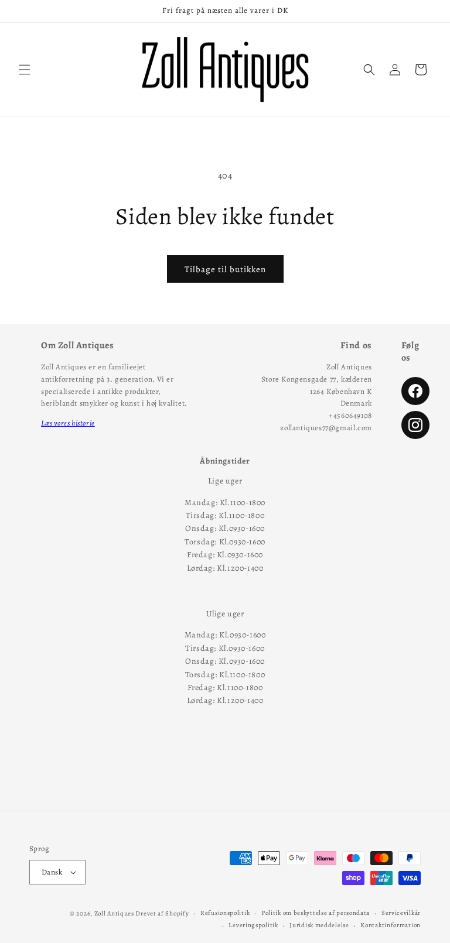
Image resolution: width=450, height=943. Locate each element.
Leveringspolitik (253, 925)
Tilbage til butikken (225, 269)
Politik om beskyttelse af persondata (315, 912)
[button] (25, 70)
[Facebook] (415, 391)
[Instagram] (415, 425)
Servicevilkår (401, 912)
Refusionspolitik (225, 912)
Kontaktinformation (390, 925)
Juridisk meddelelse (319, 925)
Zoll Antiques (114, 913)
